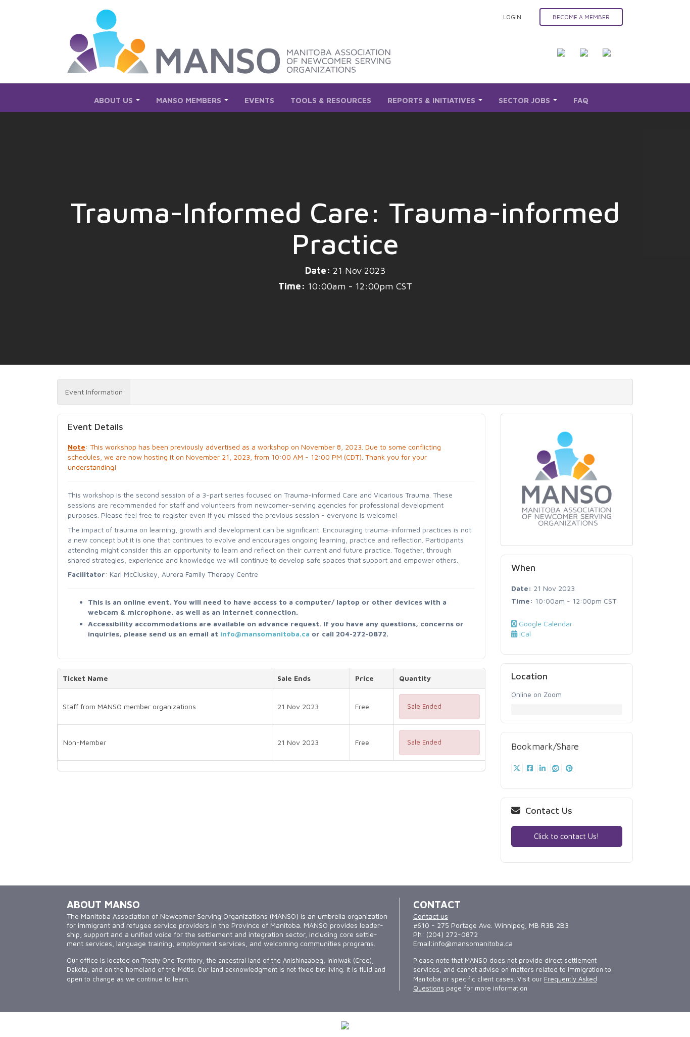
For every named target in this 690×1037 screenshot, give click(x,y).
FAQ (580, 100)
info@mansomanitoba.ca (265, 633)
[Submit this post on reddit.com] (557, 768)
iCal (524, 633)
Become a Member (581, 17)
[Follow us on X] (590, 58)
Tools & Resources (330, 100)
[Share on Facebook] (531, 768)
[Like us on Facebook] (567, 58)
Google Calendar (544, 623)
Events (259, 100)
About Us (114, 100)
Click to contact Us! (566, 836)
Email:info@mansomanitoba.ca (463, 943)
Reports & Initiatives (432, 100)
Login (512, 17)
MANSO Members (189, 100)
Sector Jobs (525, 100)
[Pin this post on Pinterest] (569, 768)
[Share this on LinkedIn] (543, 768)
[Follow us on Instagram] (613, 58)
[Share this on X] (518, 768)
